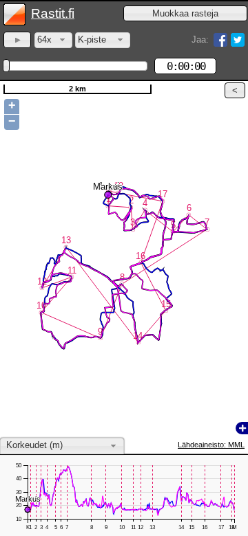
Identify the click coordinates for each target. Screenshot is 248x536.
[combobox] (53, 40)
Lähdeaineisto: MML (211, 444)
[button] (185, 13)
